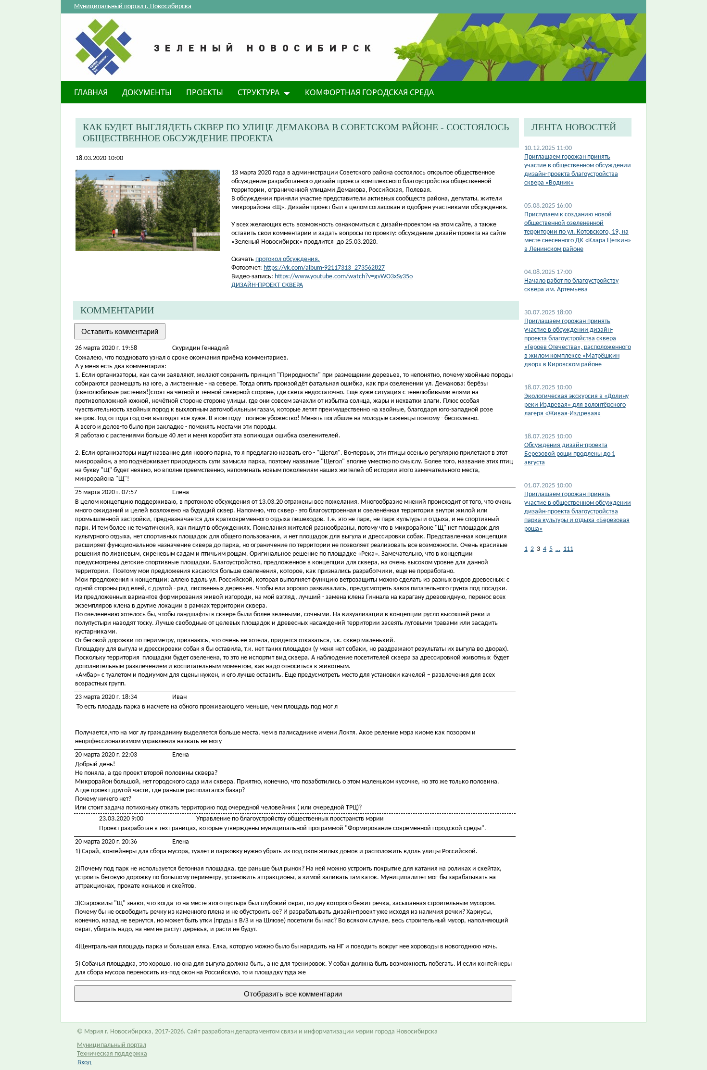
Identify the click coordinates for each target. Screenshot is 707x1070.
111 (568, 549)
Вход (84, 1062)
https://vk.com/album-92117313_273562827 (324, 268)
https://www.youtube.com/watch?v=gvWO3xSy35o (344, 276)
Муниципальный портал (111, 1045)
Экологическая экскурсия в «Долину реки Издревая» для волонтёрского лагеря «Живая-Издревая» (576, 405)
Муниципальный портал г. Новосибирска (132, 6)
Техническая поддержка (112, 1054)
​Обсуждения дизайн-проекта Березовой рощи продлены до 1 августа (569, 454)
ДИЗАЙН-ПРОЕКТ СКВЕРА (267, 285)
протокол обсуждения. (287, 259)
